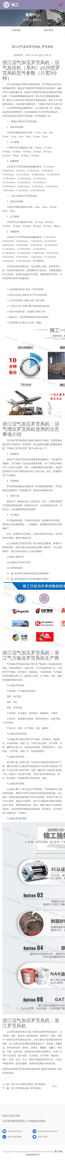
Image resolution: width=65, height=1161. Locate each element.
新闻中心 (37, 20)
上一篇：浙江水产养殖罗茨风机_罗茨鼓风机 (24, 1084)
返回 (55, 1086)
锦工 (15, 5)
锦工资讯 (48, 30)
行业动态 (16, 30)
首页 (28, 20)
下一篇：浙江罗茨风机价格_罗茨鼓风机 (21, 1088)
